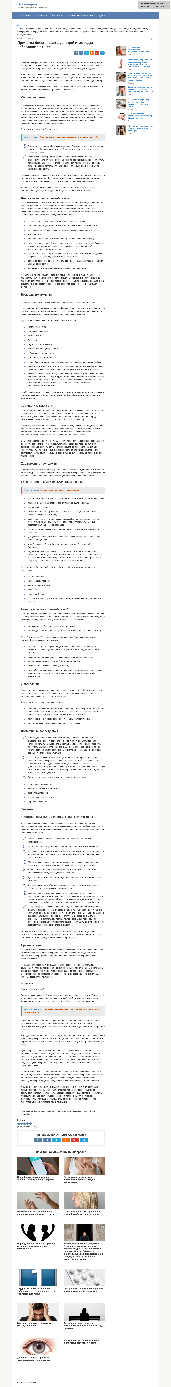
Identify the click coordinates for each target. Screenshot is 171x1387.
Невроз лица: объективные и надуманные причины (138, 49)
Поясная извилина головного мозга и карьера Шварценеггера (141, 115)
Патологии (25, 15)
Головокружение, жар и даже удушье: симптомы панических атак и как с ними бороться (140, 76)
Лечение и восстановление (81, 15)
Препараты (57, 15)
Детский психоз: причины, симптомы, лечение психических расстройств (140, 89)
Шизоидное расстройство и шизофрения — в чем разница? (140, 128)
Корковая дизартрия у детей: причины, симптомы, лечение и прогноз (138, 103)
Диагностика (41, 15)
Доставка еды (23, 25)
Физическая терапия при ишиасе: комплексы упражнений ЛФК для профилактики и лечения (140, 63)
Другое (102, 15)
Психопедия (27, 4)
